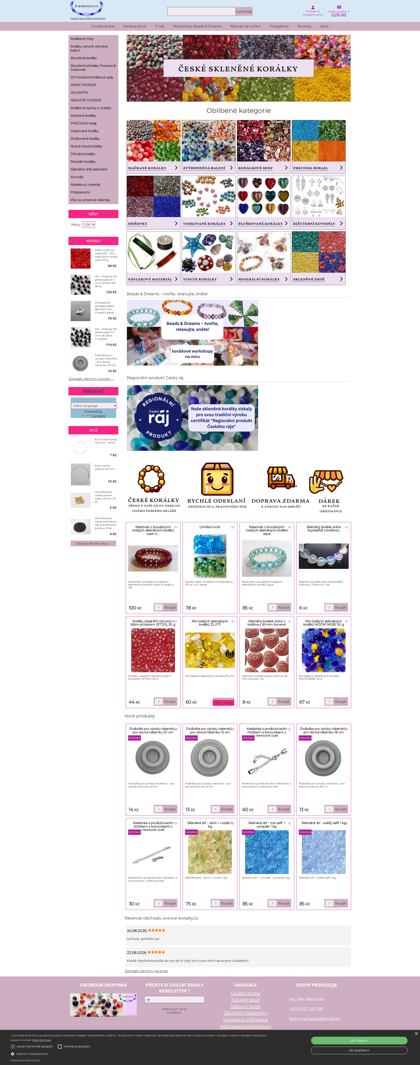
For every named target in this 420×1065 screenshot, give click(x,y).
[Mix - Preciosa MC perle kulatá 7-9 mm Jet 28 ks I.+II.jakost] (81, 337)
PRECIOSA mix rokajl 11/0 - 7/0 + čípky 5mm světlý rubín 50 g (106, 255)
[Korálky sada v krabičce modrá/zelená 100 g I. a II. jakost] (210, 556)
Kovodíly (77, 177)
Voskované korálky (85, 131)
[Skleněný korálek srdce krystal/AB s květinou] (324, 556)
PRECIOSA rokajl (83, 123)
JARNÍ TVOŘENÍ (83, 85)
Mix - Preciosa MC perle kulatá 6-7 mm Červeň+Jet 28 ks (106, 281)
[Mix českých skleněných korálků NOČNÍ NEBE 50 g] (324, 650)
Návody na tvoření (245, 26)
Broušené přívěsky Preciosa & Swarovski (93, 68)
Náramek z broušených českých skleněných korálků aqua (267, 530)
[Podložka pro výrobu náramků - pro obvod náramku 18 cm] (324, 758)
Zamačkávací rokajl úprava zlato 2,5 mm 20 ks (105, 496)
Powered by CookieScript (25, 1060)
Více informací (41, 1040)
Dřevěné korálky (83, 154)
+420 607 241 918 (306, 1008)
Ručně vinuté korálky (86, 146)
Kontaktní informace (245, 1019)
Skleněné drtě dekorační (89, 169)
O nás (159, 26)
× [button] (416, 1033)
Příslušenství (80, 192)
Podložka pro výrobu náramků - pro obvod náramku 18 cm (323, 730)
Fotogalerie (279, 26)
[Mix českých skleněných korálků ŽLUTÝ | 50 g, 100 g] (210, 650)
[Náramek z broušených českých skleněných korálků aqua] (267, 558)
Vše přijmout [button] (359, 1040)
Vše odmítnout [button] (359, 1050)
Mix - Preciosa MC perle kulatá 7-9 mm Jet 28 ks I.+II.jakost (106, 333)
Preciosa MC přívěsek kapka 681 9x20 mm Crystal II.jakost (104, 307)
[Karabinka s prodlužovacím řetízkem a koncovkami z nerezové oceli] (267, 760)
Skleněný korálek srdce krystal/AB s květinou (323, 528)
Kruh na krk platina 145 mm (105, 467)
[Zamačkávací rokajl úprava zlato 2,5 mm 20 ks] (81, 501)
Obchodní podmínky (246, 1013)
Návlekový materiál (85, 185)
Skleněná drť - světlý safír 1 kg (323, 823)
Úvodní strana (103, 26)
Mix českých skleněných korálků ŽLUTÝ (210, 622)
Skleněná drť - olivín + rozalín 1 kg (210, 824)
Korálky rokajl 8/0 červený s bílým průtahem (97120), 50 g (153, 622)
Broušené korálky (84, 58)
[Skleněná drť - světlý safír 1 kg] (324, 852)
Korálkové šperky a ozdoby (91, 108)
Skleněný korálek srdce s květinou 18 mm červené (267, 622)
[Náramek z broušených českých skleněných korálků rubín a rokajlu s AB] (153, 558)
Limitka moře (210, 527)
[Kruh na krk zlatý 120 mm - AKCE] (81, 448)
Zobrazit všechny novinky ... (91, 379)
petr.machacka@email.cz (314, 1018)
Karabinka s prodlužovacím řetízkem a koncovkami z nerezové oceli (267, 732)
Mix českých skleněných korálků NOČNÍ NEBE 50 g (323, 622)
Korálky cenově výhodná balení (89, 48)
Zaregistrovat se (313, 14)
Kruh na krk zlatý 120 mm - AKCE (106, 441)
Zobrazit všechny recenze (146, 971)
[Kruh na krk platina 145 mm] (81, 474)
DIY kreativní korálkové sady (92, 77)
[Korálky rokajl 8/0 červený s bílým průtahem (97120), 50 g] (153, 650)
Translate (97, 416)
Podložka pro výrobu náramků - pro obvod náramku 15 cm (210, 730)
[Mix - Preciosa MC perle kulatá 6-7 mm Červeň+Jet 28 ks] (81, 285)
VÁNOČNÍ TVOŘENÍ (86, 100)
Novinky (304, 26)
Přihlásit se (313, 11)
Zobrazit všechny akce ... (93, 543)
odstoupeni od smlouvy (245, 1026)
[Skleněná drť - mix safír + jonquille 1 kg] (267, 852)
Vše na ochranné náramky (90, 200)
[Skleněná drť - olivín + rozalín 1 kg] (210, 852)
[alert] (210, 1047)
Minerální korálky (83, 162)
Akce (324, 26)
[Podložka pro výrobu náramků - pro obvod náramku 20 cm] (153, 758)
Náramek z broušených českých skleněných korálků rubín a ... (153, 530)
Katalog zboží (134, 26)
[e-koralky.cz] (238, 101)
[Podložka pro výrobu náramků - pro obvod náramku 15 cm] (210, 758)
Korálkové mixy (82, 39)
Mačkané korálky (83, 116)
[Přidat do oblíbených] (175, 527)
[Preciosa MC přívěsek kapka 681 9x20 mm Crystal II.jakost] (81, 311)
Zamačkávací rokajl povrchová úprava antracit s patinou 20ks (106, 523)
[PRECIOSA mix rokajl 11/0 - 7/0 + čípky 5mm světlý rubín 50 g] (81, 258)
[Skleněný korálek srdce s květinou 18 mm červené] (267, 650)
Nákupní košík (245, 1006)
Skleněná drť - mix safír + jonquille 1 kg (266, 824)
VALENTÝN (79, 93)
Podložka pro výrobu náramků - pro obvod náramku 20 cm (153, 730)
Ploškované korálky (85, 139)
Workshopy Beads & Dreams (197, 26)
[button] (140, 1054)
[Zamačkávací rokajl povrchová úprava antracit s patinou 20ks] (81, 527)
